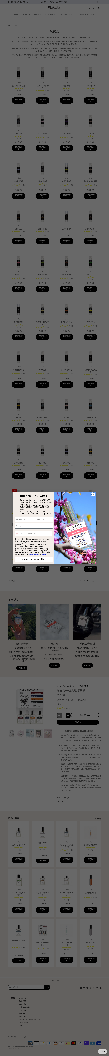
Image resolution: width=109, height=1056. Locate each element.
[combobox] (19, 533)
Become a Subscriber (34, 559)
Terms (44, 554)
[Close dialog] (93, 494)
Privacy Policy (34, 554)
